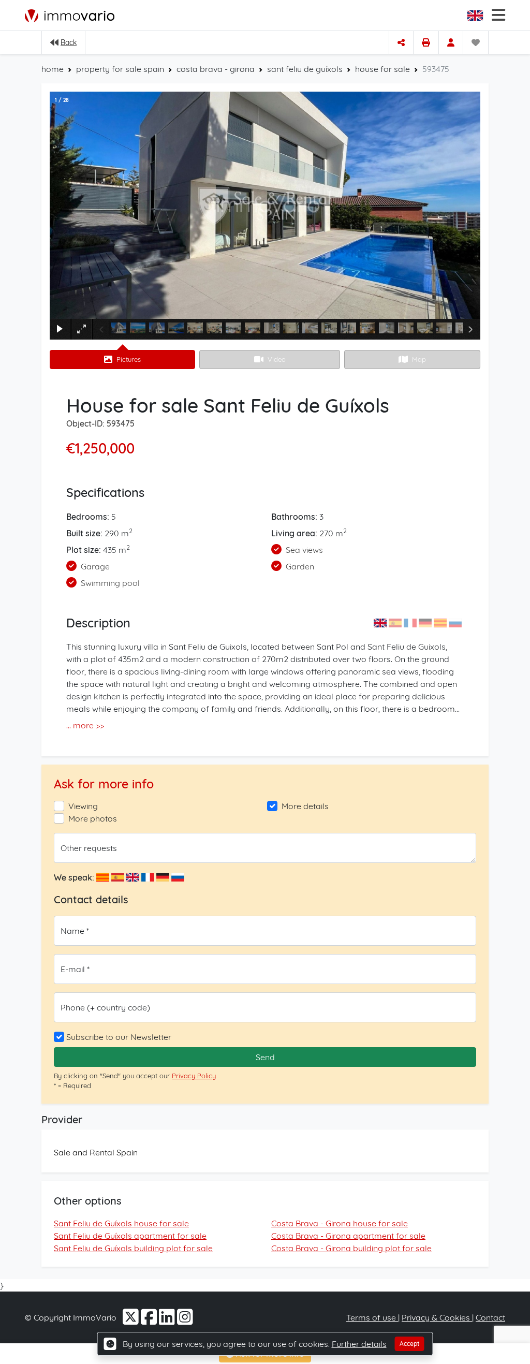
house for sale (382, 69)
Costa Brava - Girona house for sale (339, 1223)
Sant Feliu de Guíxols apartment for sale (130, 1235)
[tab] (122, 360)
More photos (92, 818)
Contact (490, 1317)
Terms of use (372, 1317)
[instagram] (185, 1320)
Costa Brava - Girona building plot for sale (351, 1248)
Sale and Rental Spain (96, 1152)
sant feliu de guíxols (305, 69)
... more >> (85, 725)
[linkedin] (168, 1320)
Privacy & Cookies (437, 1317)
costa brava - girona (215, 69)
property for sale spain (120, 69)
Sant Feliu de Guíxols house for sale (121, 1223)
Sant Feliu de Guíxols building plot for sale (133, 1248)
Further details (359, 1344)
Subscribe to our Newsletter (118, 1037)
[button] (476, 15)
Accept (410, 1343)
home (52, 69)
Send (265, 1057)
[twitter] (132, 1320)
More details (305, 806)
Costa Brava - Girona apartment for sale (348, 1235)
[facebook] (150, 1320)
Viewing (83, 806)
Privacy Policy (194, 1076)
